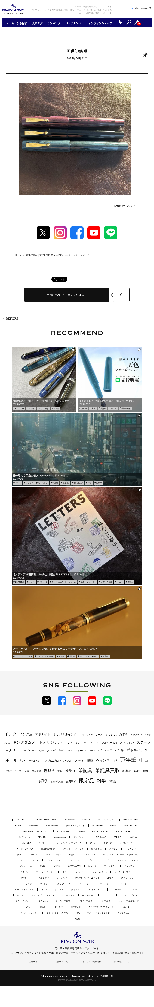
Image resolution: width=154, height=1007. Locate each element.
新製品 (56, 408)
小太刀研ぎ (44, 408)
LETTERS (19, 582)
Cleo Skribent (52, 825)
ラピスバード (126, 843)
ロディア (108, 843)
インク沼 (29, 483)
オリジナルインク (65, 734)
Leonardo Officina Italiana (45, 820)
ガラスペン (136, 734)
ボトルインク (137, 750)
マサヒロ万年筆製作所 (128, 901)
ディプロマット (80, 837)
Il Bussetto (33, 825)
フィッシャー (75, 860)
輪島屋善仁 (96, 849)
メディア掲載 (106, 582)
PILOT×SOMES (130, 820)
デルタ (29, 884)
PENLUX (42, 837)
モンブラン (129, 866)
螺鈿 (145, 771)
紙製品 (130, 582)
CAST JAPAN (74, 866)
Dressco (86, 820)
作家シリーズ (13, 771)
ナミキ (35, 860)
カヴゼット (44, 843)
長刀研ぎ (71, 781)
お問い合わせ (62, 961)
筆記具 (113, 408)
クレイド (33, 854)
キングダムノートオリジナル (64, 582)
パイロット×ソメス (107, 820)
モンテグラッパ (63, 884)
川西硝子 (43, 907)
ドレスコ (21, 860)
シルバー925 (109, 742)
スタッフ (130, 205)
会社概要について (121, 961)
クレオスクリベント (75, 825)
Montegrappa (60, 837)
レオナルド (62, 878)
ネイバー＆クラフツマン (57, 913)
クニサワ (113, 849)
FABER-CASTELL (100, 831)
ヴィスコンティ (53, 860)
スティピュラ (127, 878)
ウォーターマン (96, 889)
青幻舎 (43, 866)
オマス (110, 878)
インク (18, 483)
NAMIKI (57, 866)
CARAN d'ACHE (123, 831)
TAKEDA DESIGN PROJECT (36, 831)
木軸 (60, 771)
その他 (77, 918)
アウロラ (25, 878)
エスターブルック (25, 849)
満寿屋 (126, 907)
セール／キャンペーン (52, 750)
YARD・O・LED (131, 825)
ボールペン (15, 760)
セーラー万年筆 (63, 901)
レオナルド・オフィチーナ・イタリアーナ (76, 843)
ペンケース (105, 750)
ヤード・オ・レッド (24, 889)
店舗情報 (36, 771)
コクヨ (18, 854)
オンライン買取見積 (91, 961)
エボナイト (42, 734)
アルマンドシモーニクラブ (87, 878)
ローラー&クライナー (124, 872)
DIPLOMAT (101, 837)
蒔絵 (137, 771)
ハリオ (28, 907)
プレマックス (26, 866)
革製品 (112, 781)
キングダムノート (126, 913)
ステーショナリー (88, 582)
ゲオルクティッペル (45, 656)
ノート (92, 750)
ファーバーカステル (45, 872)
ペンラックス (24, 837)
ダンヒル (59, 889)
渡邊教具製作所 (48, 849)
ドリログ (59, 907)
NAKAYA (133, 837)
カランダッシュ (23, 901)
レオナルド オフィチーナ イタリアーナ (121, 854)
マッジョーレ (106, 884)
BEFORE (12, 318)
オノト (44, 889)
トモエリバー (131, 849)
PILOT (18, 825)
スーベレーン (29, 750)
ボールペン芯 (35, 761)
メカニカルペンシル (58, 760)
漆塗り (103, 408)
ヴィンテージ (106, 760)
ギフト (68, 742)
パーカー (124, 884)
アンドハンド (89, 854)
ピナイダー (94, 860)
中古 (93, 408)
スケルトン (43, 483)
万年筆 (31, 408)
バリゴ (79, 872)
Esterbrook (70, 820)
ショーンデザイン (128, 895)
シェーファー (68, 895)
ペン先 (119, 750)
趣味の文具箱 (57, 781)
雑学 (101, 780)
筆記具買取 (126, 408)
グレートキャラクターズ (87, 743)
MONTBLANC (63, 831)
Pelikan (81, 831)
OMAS (113, 825)
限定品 (99, 483)
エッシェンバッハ (98, 872)
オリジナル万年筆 (116, 734)
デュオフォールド (77, 750)
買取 (89, 483)
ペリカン (24, 872)
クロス (20, 895)
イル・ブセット (85, 884)
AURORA (26, 843)
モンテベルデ (88, 895)
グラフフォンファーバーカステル (122, 860)
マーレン (44, 884)
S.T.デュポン (117, 889)
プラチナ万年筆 (85, 901)
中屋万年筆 (105, 901)
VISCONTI (21, 820)
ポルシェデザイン (53, 854)
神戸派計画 (76, 907)
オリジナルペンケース (91, 734)
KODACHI (19, 408)
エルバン (135, 889)
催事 (26, 771)
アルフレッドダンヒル (73, 849)
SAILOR (117, 837)
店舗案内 (33, 961)
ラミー (65, 872)
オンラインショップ (100, 23)
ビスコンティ (43, 878)
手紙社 (120, 582)
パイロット (43, 901)
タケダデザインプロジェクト (102, 907)
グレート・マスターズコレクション (93, 913)
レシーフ (92, 866)
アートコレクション (23, 656)
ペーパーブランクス (29, 913)
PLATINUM (97, 825)
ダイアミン (76, 889)
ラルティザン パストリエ (42, 895)
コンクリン (107, 895)
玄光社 (72, 854)
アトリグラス (110, 866)
